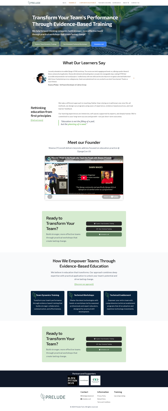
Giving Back (116, 2)
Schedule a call (99, 44)
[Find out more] (37, 120)
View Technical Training (105, 229)
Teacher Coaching (104, 2)
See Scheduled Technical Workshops (75, 44)
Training (72, 2)
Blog (64, 2)
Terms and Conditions (103, 402)
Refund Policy (101, 399)
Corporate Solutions (87, 2)
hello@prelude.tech (88, 396)
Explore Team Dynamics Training (45, 44)
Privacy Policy (101, 396)
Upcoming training (119, 396)
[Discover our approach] (84, 284)
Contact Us (135, 2)
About (125, 2)
